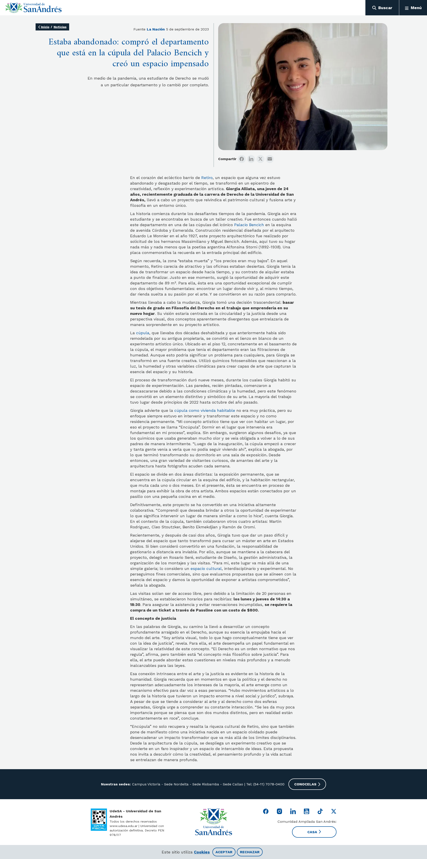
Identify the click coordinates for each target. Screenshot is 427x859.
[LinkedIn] (251, 159)
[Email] (270, 159)
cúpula (142, 332)
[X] (260, 159)
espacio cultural (206, 568)
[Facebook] (242, 159)
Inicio (45, 27)
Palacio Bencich (249, 224)
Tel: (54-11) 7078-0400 (264, 784)
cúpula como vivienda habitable (204, 410)
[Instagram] (279, 811)
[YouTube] (306, 811)
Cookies (202, 852)
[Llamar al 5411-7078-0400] (99, 820)
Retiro (207, 177)
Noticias (60, 27)
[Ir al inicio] (33, 7)
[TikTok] (320, 811)
